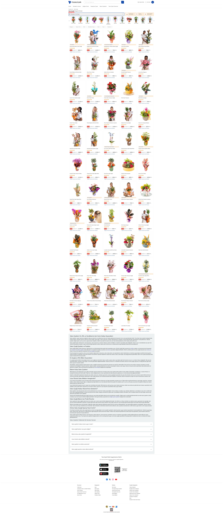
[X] (110, 479)
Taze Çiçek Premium (113, 6)
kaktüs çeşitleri (80, 350)
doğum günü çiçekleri (114, 396)
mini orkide (97, 367)
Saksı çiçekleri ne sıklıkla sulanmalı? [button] (80, 444)
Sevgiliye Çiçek (94, 6)
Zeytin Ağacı (73, 23)
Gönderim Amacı (77, 6)
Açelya (129, 23)
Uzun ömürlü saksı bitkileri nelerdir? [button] (80, 439)
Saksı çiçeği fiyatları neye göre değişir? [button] (81, 429)
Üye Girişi (148, 2)
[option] (73, 20)
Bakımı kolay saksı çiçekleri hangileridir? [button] (81, 434)
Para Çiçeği (136, 23)
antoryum (149, 350)
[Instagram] (113, 479)
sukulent (74, 350)
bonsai (108, 350)
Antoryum (94, 23)
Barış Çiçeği (80, 23)
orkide (132, 348)
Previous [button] (69, 20)
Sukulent (143, 23)
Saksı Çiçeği (76, 9)
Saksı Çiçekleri (103, 6)
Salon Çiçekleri (122, 23)
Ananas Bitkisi (150, 23)
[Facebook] (107, 479)
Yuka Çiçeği (87, 23)
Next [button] (153, 20)
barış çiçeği (91, 351)
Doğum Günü (86, 6)
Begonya (101, 23)
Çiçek (70, 6)
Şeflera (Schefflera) (108, 24)
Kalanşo (115, 23)
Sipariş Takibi (142, 2)
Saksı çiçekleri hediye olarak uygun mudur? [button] (82, 424)
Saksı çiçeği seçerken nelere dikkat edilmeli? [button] (82, 449)
